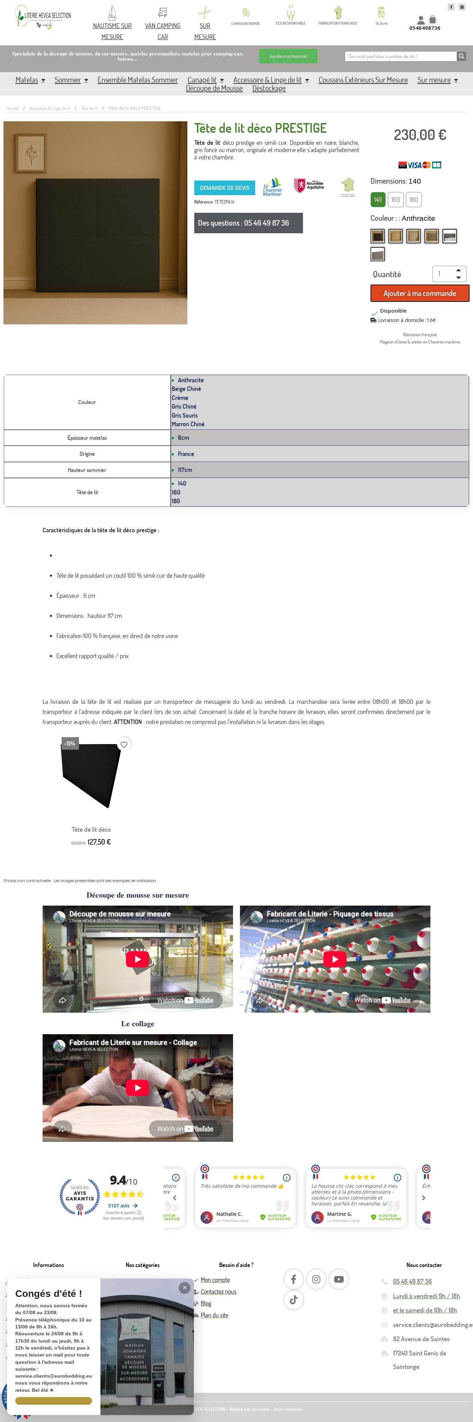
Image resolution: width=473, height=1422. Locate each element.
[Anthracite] (378, 236)
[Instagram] (316, 1279)
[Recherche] (461, 56)
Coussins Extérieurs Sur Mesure (363, 80)
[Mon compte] (421, 20)
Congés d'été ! (48, 1294)
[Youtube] (339, 1279)
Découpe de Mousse (214, 88)
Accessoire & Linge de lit (267, 80)
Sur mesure (434, 80)
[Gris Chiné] (432, 236)
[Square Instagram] (461, 6)
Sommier (68, 80)
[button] (288, 56)
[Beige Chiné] (396, 236)
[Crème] (414, 236)
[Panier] (433, 20)
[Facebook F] (451, 6)
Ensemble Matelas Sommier (138, 80)
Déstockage (269, 88)
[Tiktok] (294, 1300)
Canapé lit (202, 80)
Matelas (27, 80)
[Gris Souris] (450, 236)
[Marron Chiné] (378, 254)
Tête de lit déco (91, 829)
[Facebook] (294, 1279)
